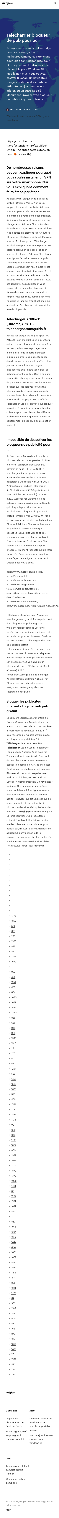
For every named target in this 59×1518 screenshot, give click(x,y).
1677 (13, 1002)
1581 (13, 1201)
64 (12, 1297)
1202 (13, 1196)
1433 (13, 1348)
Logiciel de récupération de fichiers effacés (15, 1422)
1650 (13, 997)
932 (13, 971)
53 (12, 1063)
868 (13, 1282)
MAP (8, 1510)
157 (13, 1277)
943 (13, 1027)
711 (12, 966)
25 (12, 1048)
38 (12, 1191)
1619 (13, 1236)
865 (13, 1017)
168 (13, 1328)
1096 (13, 1180)
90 (12, 1124)
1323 (13, 941)
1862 (13, 1145)
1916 (13, 1226)
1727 (13, 1292)
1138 (13, 1119)
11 (12, 1216)
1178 (13, 1165)
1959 (13, 1160)
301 (13, 1303)
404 (13, 1247)
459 (13, 1267)
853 (13, 1221)
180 (13, 1338)
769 (13, 1374)
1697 (13, 1206)
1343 (13, 1038)
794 (13, 1369)
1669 (13, 1257)
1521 (13, 1104)
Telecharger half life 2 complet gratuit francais (17, 1469)
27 (12, 1354)
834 (13, 992)
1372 (13, 1175)
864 (13, 1262)
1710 (13, 915)
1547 (13, 1359)
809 (13, 1150)
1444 (13, 1241)
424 (13, 1364)
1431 (13, 1185)
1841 (13, 1287)
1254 (13, 981)
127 (13, 1053)
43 (12, 951)
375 (13, 1094)
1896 (13, 1343)
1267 (13, 1068)
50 (12, 1058)
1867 (13, 920)
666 (13, 1022)
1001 (13, 1252)
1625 (13, 1089)
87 (12, 1323)
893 (13, 1211)
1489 (13, 1114)
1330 (13, 1012)
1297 (13, 1231)
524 (13, 925)
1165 (13, 1308)
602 (13, 1129)
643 (13, 1134)
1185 (13, 1272)
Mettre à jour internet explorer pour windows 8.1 (41, 1439)
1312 (13, 1043)
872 (13, 1333)
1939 (13, 1155)
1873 (13, 1170)
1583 (13, 1007)
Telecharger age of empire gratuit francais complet (16, 1435)
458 (13, 976)
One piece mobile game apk (15, 1480)
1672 (13, 961)
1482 (13, 1313)
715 (13, 1109)
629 (13, 930)
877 (13, 946)
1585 (13, 1083)
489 (13, 987)
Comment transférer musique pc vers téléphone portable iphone (40, 1424)
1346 (13, 956)
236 (13, 936)
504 (13, 1318)
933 (13, 1032)
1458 (13, 1078)
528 (13, 1073)
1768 (13, 1140)
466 (13, 1099)
